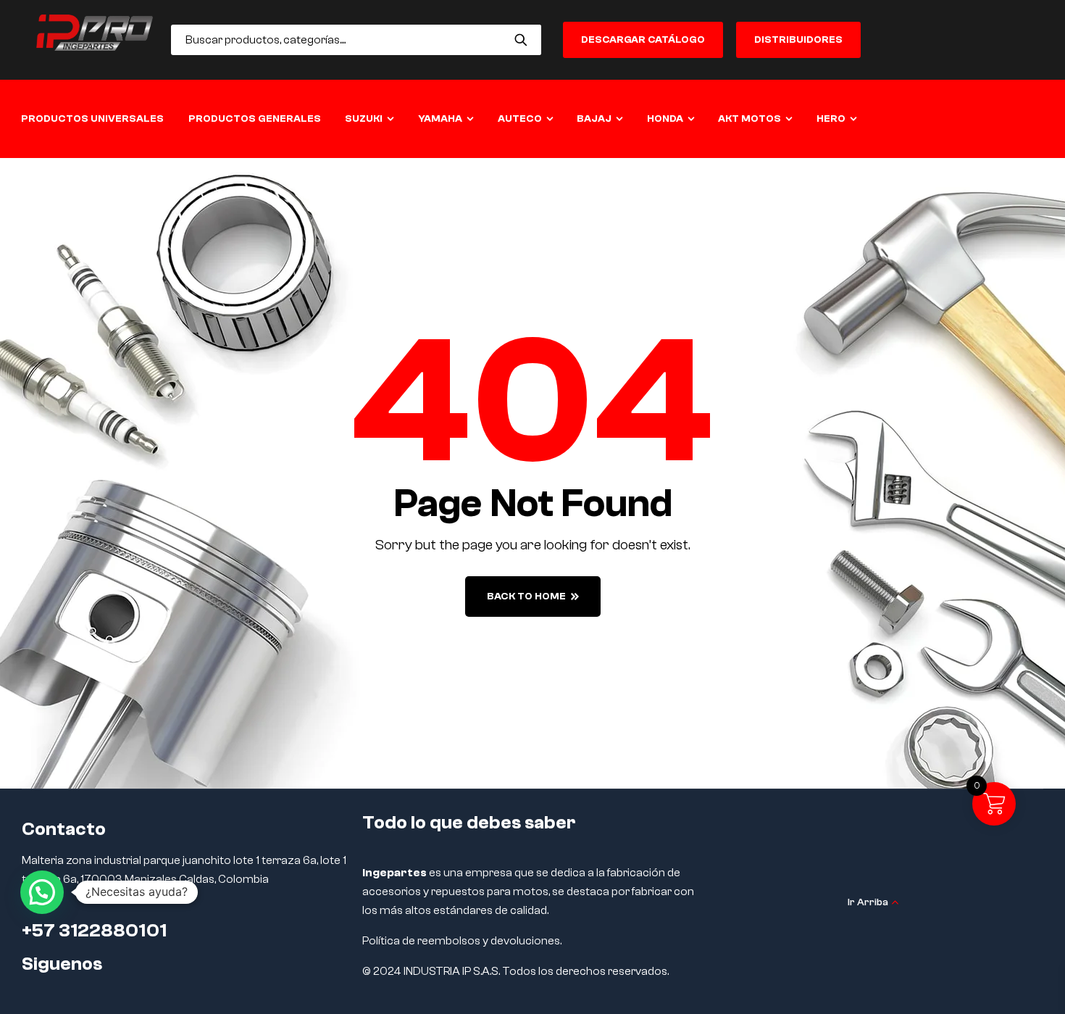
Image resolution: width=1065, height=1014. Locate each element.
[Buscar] (521, 40)
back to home (526, 596)
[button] (42, 892)
